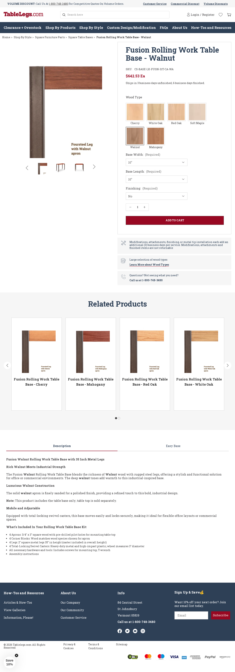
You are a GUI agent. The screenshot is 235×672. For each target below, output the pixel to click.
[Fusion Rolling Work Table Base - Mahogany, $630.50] (90, 346)
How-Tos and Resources (211, 27)
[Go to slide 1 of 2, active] (116, 418)
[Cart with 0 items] (229, 14)
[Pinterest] (127, 631)
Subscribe (220, 615)
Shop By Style (91, 27)
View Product (25, 402)
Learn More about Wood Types (149, 264)
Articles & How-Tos (18, 602)
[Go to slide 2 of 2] (119, 418)
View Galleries (14, 610)
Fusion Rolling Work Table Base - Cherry (36, 382)
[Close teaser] (16, 655)
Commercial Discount (185, 4)
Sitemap (121, 644)
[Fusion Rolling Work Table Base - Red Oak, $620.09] (144, 346)
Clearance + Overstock (22, 27)
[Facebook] (120, 631)
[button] (9, 662)
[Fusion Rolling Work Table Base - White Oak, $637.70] (199, 346)
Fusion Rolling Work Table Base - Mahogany (90, 382)
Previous (26, 167)
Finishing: (142, 188)
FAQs (164, 27)
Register (208, 15)
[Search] (64, 15)
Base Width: (143, 154)
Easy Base (173, 446)
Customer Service (155, 4)
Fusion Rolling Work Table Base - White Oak (199, 382)
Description (62, 446)
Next (94, 167)
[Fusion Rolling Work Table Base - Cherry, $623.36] (36, 346)
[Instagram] (143, 631)
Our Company (70, 602)
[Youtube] (135, 631)
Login (195, 15)
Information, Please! (18, 617)
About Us (179, 27)
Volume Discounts (216, 4)
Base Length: (143, 171)
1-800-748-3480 (58, 4)
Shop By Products (60, 27)
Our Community (72, 610)
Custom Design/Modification (131, 27)
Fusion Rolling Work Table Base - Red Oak (145, 382)
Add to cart (49, 402)
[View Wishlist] (221, 15)
